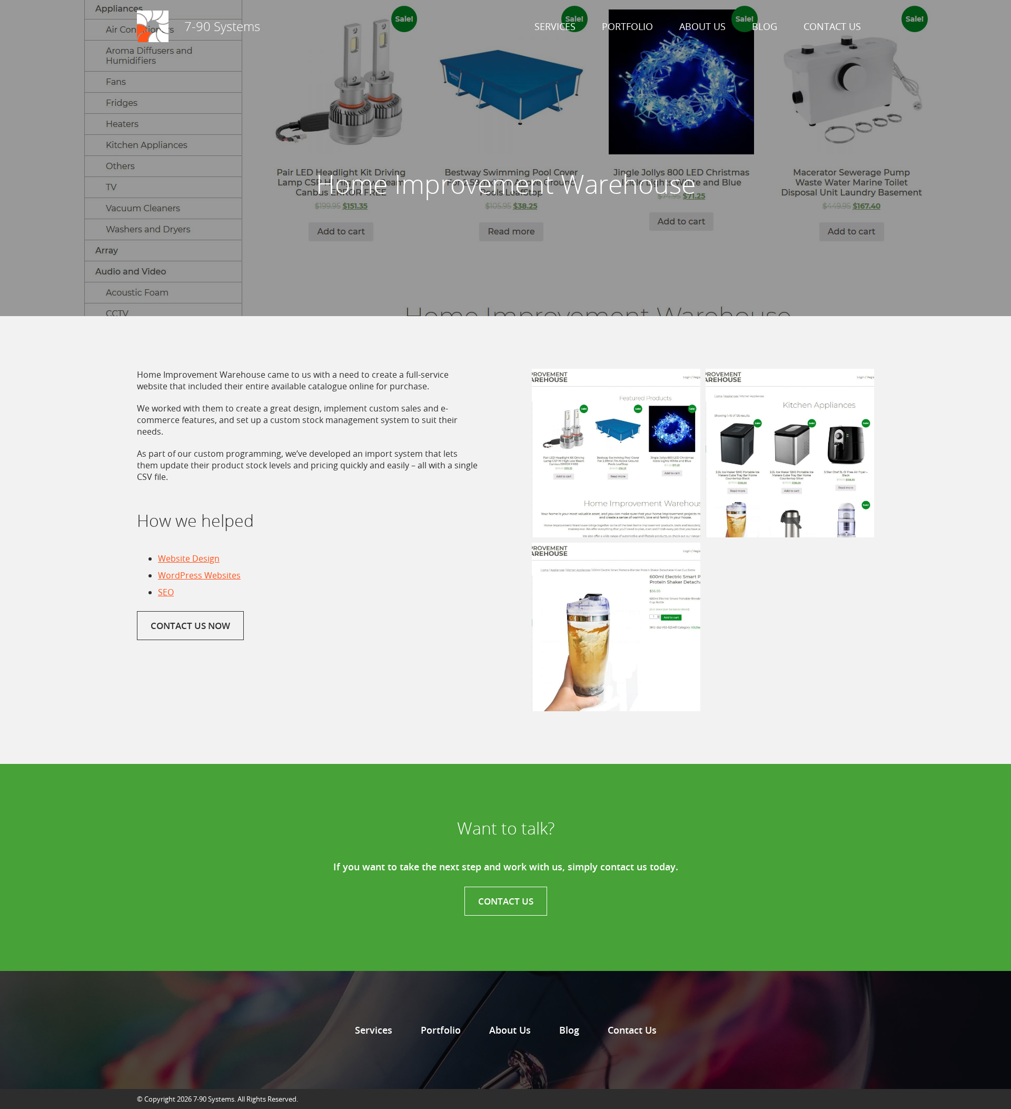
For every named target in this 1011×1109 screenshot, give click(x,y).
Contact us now (190, 626)
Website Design (189, 558)
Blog (764, 26)
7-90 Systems (222, 26)
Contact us (505, 901)
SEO (166, 592)
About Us (702, 26)
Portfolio (627, 26)
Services (555, 26)
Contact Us (832, 26)
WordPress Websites (199, 575)
